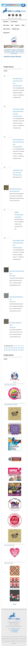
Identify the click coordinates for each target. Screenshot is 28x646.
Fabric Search (6, 29)
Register (14, 49)
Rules (16, 18)
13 (9, 347)
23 (6, 349)
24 (7, 349)
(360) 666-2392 (15, 630)
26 (11, 349)
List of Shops (14, 21)
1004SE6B (17, 212)
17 (16, 347)
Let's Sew (13, 275)
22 (4, 349)
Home (9, 18)
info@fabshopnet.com (15, 628)
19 (19, 347)
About (12, 18)
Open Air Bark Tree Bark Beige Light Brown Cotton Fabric (17, 81)
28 (14, 349)
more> (13, 545)
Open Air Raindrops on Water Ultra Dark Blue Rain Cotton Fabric (18, 243)
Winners (17, 25)
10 (4, 347)
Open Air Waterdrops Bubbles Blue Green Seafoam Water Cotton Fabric (18, 111)
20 (21, 347)
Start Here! (5, 21)
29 (16, 349)
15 (13, 347)
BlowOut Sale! (15, 29)
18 (18, 347)
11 (6, 347)
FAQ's (23, 25)
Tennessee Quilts (18, 174)
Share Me (14, 382)
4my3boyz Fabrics (18, 85)
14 (11, 347)
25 (9, 349)
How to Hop (6, 25)
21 (23, 347)
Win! (12, 25)
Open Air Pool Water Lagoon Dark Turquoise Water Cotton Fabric (18, 142)
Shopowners (6, 32)
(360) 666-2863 (15, 631)
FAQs (17, 51)
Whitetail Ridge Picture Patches (15, 188)
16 (14, 347)
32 (21, 349)
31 (19, 349)
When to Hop (14, 53)
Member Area (20, 49)
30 (18, 349)
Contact (19, 18)
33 (22, 349)
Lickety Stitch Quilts (15, 191)
